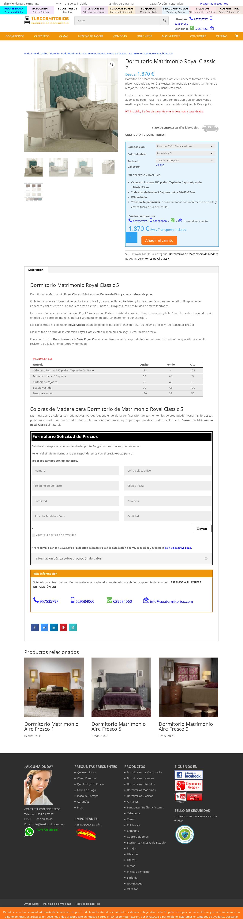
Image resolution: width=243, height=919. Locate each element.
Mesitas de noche (90, 36)
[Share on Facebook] (35, 630)
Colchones (198, 36)
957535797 (201, 19)
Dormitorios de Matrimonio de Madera (105, 53)
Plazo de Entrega (87, 796)
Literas (131, 860)
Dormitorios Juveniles (140, 778)
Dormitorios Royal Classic (153, 258)
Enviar (202, 528)
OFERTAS (132, 889)
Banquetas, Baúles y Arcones (145, 807)
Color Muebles (137, 154)
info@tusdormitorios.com (171, 601)
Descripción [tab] (35, 270)
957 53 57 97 (46, 814)
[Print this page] (73, 630)
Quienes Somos (87, 772)
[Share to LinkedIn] (54, 630)
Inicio (27, 53)
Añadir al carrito (159, 240)
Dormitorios (15, 36)
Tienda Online (40, 53)
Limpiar (160, 164)
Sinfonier (133, 877)
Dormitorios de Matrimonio (65, 53)
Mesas (131, 866)
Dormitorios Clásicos (140, 796)
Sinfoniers (144, 36)
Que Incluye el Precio (90, 784)
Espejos (132, 848)
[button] (111, 64)
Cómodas (120, 36)
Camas (63, 36)
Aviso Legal (31, 904)
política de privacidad (178, 547)
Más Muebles (171, 36)
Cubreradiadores (138, 836)
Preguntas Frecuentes (214, 3)
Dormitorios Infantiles (141, 784)
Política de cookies (88, 904)
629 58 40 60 (44, 819)
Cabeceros (41, 36)
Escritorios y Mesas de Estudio (146, 842)
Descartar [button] (232, 916)
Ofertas (221, 36)
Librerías (132, 854)
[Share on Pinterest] (63, 630)
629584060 (181, 23)
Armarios (133, 801)
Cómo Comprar (86, 778)
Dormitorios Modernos (141, 790)
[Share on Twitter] (44, 630)
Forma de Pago (86, 790)
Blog (80, 807)
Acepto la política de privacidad (56, 535)
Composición (136, 147)
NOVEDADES (135, 883)
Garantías (83, 801)
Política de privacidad (57, 904)
